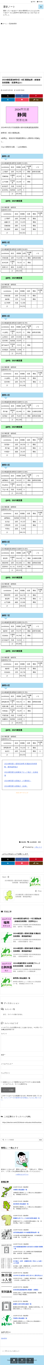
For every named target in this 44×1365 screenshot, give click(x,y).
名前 (3, 1055)
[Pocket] (22, 99)
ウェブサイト (5, 1073)
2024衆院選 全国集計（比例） (16, 786)
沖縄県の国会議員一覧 (20, 1189)
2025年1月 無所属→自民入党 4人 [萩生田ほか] (28, 1275)
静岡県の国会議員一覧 (21, 978)
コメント (4, 1033)
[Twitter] (8, 96)
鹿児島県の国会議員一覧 (21, 1204)
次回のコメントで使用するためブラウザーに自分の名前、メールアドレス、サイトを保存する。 (22, 1083)
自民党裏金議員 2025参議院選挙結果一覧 (26, 1232)
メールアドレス (7, 1064)
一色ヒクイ (38, 847)
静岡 (39, 842)
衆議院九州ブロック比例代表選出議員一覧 (26, 1218)
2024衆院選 (33, 842)
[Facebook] (22, 96)
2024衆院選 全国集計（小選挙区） (17, 781)
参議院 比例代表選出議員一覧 (22, 1304)
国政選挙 (14, 23)
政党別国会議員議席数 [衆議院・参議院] (25, 1290)
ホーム (5, 23)
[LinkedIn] (8, 99)
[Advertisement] (22, 49)
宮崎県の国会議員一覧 (20, 1318)
